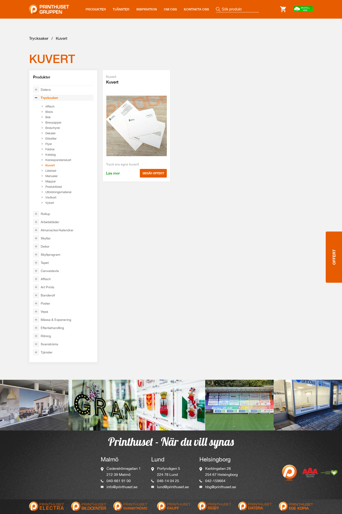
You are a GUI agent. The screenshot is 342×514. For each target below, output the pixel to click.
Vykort (49, 203)
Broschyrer (52, 128)
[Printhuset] (49, 6)
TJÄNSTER (121, 9)
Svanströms (49, 344)
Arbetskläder (50, 222)
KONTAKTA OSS (196, 9)
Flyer (48, 144)
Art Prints (47, 287)
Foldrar (50, 149)
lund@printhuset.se (173, 487)
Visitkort (50, 197)
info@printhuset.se (122, 487)
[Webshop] (303, 9)
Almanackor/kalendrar (57, 230)
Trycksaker (38, 38)
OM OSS (170, 9)
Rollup (45, 214)
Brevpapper (53, 122)
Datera (46, 89)
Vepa (44, 311)
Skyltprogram (50, 254)
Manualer (51, 176)
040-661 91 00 (119, 481)
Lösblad (50, 170)
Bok (48, 117)
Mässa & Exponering (56, 320)
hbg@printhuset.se (220, 487)
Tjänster (47, 352)
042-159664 (215, 481)
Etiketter (51, 138)
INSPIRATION (146, 9)
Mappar (50, 181)
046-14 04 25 (168, 481)
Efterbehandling (52, 328)
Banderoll (48, 295)
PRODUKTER (96, 9)
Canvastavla (50, 271)
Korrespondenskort (58, 160)
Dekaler (50, 133)
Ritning (46, 336)
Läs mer (113, 173)
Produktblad (53, 186)
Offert (334, 257)
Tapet (45, 263)
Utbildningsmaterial (58, 192)
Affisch (49, 106)
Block (49, 112)
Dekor (45, 246)
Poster (45, 303)
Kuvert (50, 165)
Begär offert (153, 173)
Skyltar (46, 238)
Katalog (50, 154)
